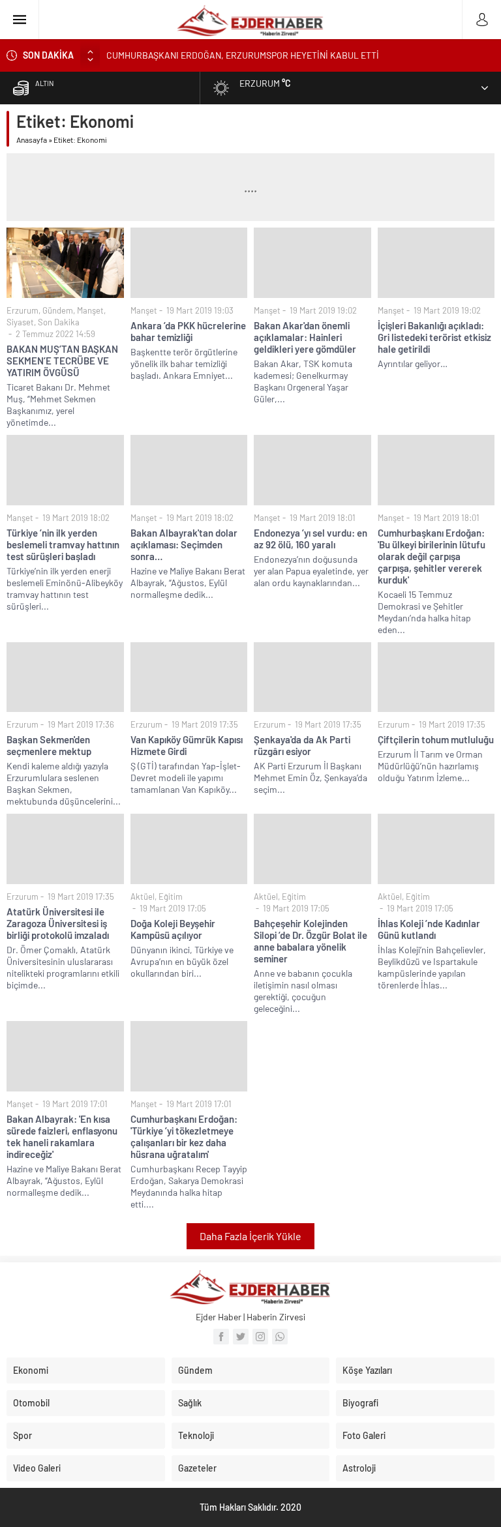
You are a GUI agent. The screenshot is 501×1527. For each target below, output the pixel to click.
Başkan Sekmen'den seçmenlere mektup (49, 745)
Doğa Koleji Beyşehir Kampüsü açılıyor (172, 929)
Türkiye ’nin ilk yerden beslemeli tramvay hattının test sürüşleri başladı (63, 544)
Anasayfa (31, 139)
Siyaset (20, 322)
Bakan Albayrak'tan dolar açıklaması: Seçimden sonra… (183, 544)
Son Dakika (59, 322)
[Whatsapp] (280, 1336)
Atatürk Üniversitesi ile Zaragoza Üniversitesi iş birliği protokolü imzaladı (58, 923)
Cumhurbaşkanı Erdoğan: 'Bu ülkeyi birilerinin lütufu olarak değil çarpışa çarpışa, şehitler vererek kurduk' (431, 556)
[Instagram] (260, 1336)
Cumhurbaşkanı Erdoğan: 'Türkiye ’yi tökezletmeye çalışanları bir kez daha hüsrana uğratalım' (183, 1136)
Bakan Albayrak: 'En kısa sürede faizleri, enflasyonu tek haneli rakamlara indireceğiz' (62, 1136)
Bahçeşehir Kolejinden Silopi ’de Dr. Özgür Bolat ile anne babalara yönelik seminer (310, 940)
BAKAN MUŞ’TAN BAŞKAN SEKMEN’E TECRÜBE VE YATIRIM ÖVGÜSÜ (62, 360)
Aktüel (142, 896)
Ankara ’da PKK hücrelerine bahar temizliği (188, 331)
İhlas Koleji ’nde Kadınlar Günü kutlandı (429, 929)
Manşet (90, 310)
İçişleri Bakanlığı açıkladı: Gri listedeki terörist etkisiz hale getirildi (434, 337)
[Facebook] (221, 1336)
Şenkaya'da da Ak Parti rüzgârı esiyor (302, 745)
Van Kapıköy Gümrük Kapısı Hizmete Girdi (186, 745)
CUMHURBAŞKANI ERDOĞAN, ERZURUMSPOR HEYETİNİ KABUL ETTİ (242, 55)
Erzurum (22, 310)
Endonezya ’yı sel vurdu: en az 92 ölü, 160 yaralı (310, 538)
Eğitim (171, 896)
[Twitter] (241, 1336)
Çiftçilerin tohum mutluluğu (436, 739)
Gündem (57, 310)
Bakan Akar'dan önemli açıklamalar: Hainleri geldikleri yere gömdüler (305, 337)
